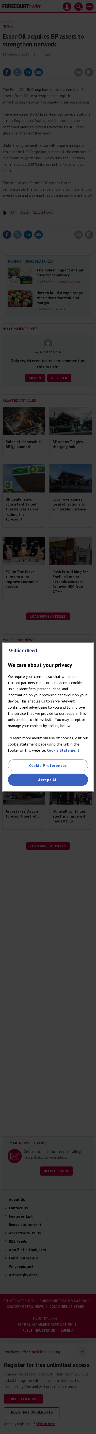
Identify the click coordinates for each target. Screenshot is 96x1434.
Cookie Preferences (48, 765)
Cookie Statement (63, 750)
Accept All (48, 779)
